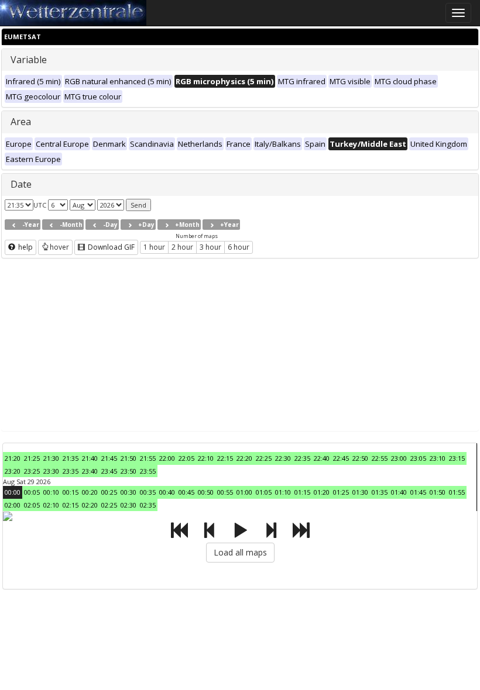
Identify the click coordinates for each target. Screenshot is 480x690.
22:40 (322, 458)
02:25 (109, 505)
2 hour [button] (182, 247)
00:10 (51, 492)
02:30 (128, 505)
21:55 (148, 458)
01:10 (283, 492)
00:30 (128, 492)
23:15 (457, 458)
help (24, 247)
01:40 (399, 492)
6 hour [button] (238, 247)
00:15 (70, 492)
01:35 (380, 492)
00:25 (109, 492)
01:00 (244, 492)
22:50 (360, 458)
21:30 (51, 458)
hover (59, 247)
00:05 (32, 492)
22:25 (264, 458)
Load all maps (240, 552)
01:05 (264, 492)
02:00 (12, 505)
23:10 (437, 458)
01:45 (418, 492)
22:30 (283, 458)
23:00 (399, 458)
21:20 (12, 458)
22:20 (244, 458)
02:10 (51, 505)
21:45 (109, 458)
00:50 (206, 492)
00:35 (148, 492)
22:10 (206, 458)
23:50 (128, 471)
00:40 (167, 492)
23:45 (109, 471)
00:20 (90, 492)
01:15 (302, 492)
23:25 (32, 471)
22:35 (302, 458)
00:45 (186, 492)
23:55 (148, 471)
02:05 (32, 505)
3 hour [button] (210, 247)
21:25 (32, 458)
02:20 (90, 505)
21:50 (128, 458)
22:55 (380, 458)
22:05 (186, 458)
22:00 (167, 458)
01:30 (360, 492)
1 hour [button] (154, 247)
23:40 (90, 471)
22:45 (341, 458)
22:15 (225, 458)
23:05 (418, 458)
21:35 (70, 458)
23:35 (70, 471)
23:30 (51, 471)
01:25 (341, 492)
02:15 (70, 505)
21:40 (90, 458)
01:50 (437, 492)
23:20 (12, 471)
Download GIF (110, 247)
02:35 (148, 505)
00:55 (225, 492)
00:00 (12, 492)
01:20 (322, 492)
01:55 (457, 492)
